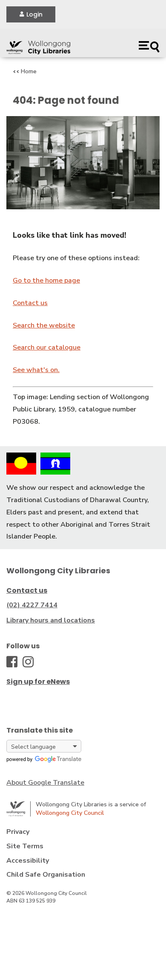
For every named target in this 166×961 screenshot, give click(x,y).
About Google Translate (45, 782)
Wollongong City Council (70, 813)
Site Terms (24, 846)
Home (29, 71)
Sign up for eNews (38, 681)
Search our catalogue (46, 347)
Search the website (44, 325)
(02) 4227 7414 (31, 605)
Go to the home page (46, 280)
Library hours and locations (50, 620)
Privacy (17, 831)
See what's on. (36, 370)
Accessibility (27, 860)
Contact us (30, 303)
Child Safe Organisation (45, 874)
